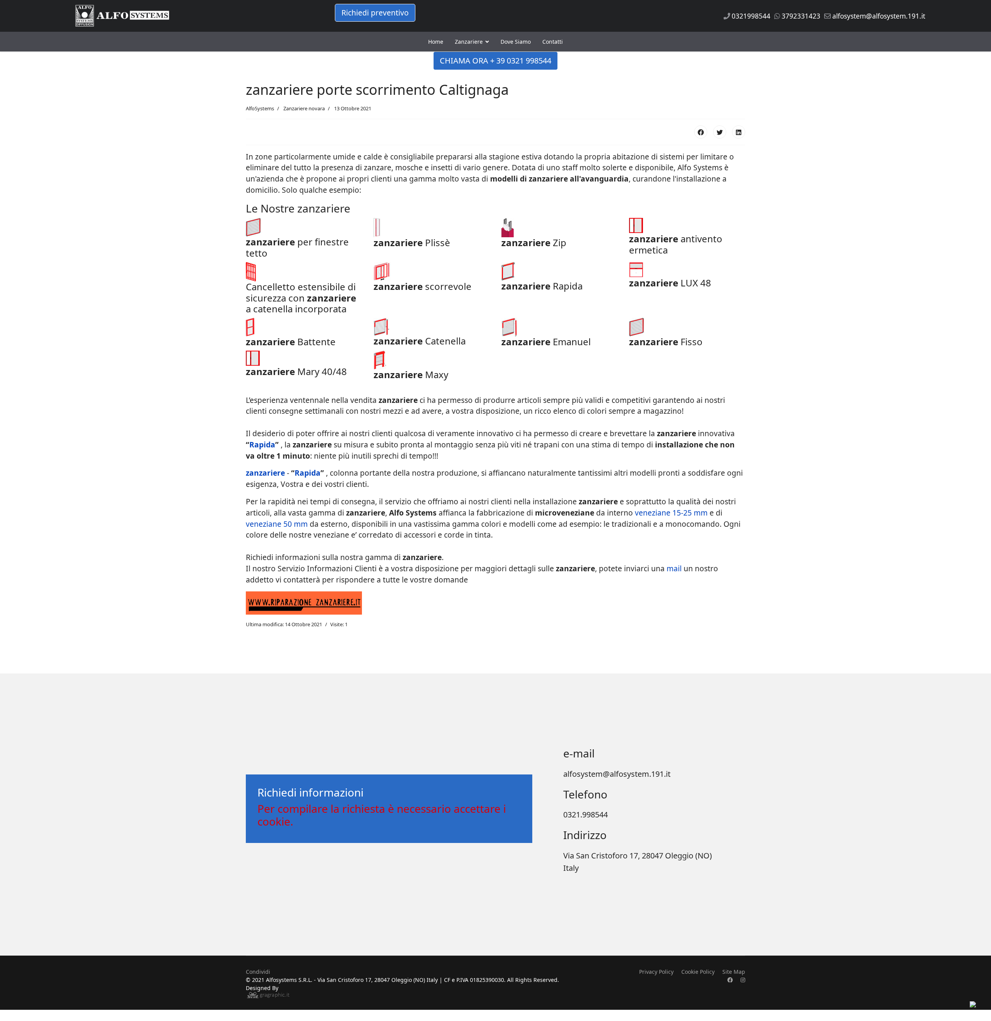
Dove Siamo (516, 41)
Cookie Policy (698, 971)
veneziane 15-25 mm (671, 512)
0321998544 (751, 16)
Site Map (733, 971)
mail (674, 568)
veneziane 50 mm (278, 524)
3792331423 (801, 16)
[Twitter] (719, 132)
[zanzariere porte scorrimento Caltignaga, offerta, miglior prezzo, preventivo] (304, 227)
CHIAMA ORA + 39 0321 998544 (495, 60)
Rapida (262, 444)
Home (435, 41)
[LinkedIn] (738, 132)
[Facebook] (700, 132)
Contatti (552, 41)
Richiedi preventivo (375, 12)
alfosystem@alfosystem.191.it (878, 16)
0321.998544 (585, 814)
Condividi (258, 971)
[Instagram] (743, 979)
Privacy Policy (656, 971)
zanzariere (549, 178)
